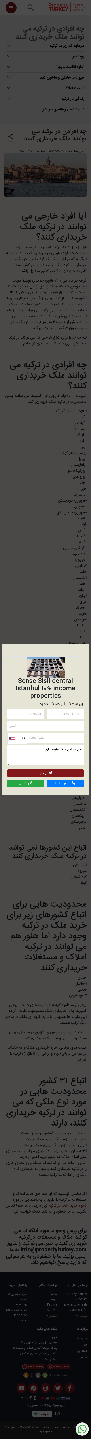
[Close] (85, 648)
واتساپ (24, 783)
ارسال (43, 773)
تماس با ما (63, 783)
